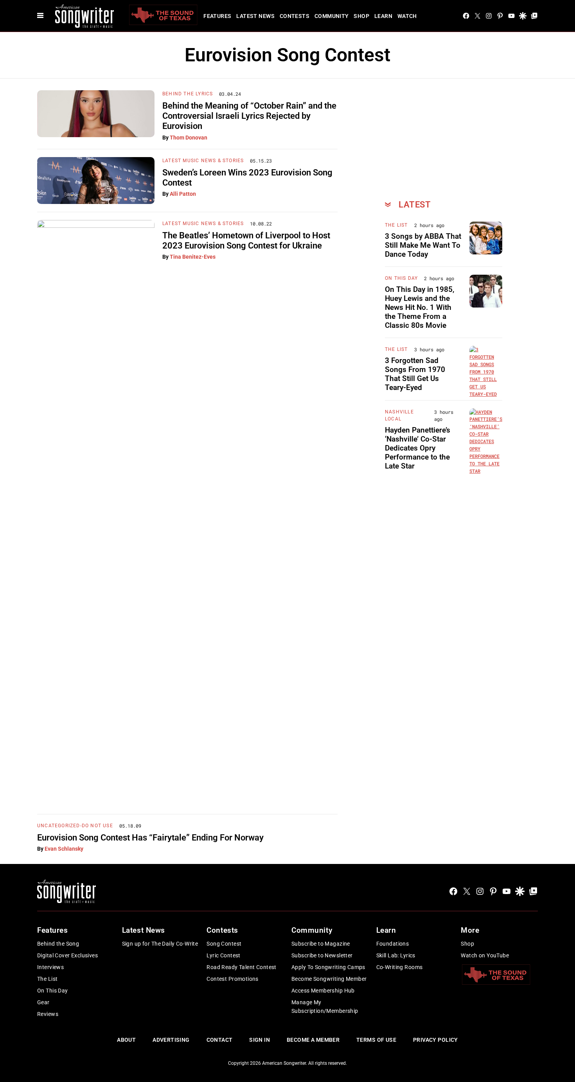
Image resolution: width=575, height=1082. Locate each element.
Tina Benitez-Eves (193, 257)
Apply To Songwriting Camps (328, 967)
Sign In (259, 1040)
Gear (43, 1002)
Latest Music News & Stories (203, 160)
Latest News (255, 16)
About (126, 1040)
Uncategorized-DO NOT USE (75, 825)
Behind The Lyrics (187, 94)
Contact (220, 1040)
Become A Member (313, 1040)
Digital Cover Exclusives (67, 955)
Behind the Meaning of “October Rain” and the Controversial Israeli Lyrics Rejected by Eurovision (249, 116)
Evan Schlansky (64, 849)
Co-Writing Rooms (399, 967)
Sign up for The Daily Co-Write (160, 944)
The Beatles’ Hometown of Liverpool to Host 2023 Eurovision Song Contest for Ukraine (246, 240)
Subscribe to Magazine (320, 944)
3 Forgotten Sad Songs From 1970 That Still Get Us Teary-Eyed (415, 374)
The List (396, 225)
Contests (294, 16)
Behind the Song (58, 944)
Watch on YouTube (485, 955)
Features (217, 16)
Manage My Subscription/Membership (324, 1006)
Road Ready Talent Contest (242, 967)
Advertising (171, 1040)
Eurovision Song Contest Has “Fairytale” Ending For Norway (150, 837)
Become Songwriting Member (329, 979)
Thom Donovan (188, 137)
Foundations (392, 944)
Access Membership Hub (323, 990)
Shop (361, 16)
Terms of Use (376, 1040)
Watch (407, 16)
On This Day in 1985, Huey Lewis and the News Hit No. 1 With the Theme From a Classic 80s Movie (419, 307)
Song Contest (224, 944)
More (470, 930)
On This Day (401, 278)
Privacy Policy (435, 1040)
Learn (383, 16)
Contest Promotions (233, 979)
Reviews (47, 1014)
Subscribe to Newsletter (322, 955)
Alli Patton (183, 194)
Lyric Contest (223, 955)
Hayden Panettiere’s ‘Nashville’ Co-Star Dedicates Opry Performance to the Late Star (417, 448)
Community (331, 16)
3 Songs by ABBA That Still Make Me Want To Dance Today (423, 245)
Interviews (50, 967)
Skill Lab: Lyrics (395, 955)
